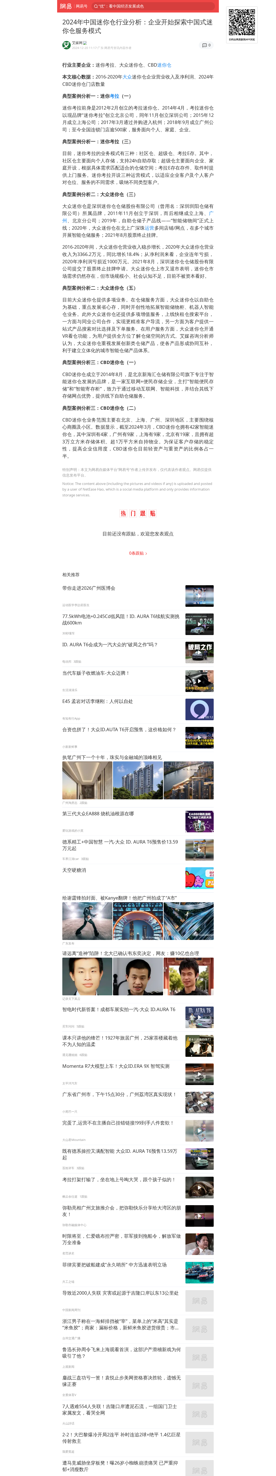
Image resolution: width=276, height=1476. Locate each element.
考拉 (114, 96)
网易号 (82, 6)
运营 (149, 228)
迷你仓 (164, 65)
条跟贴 (137, 553)
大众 (127, 77)
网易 (65, 6)
